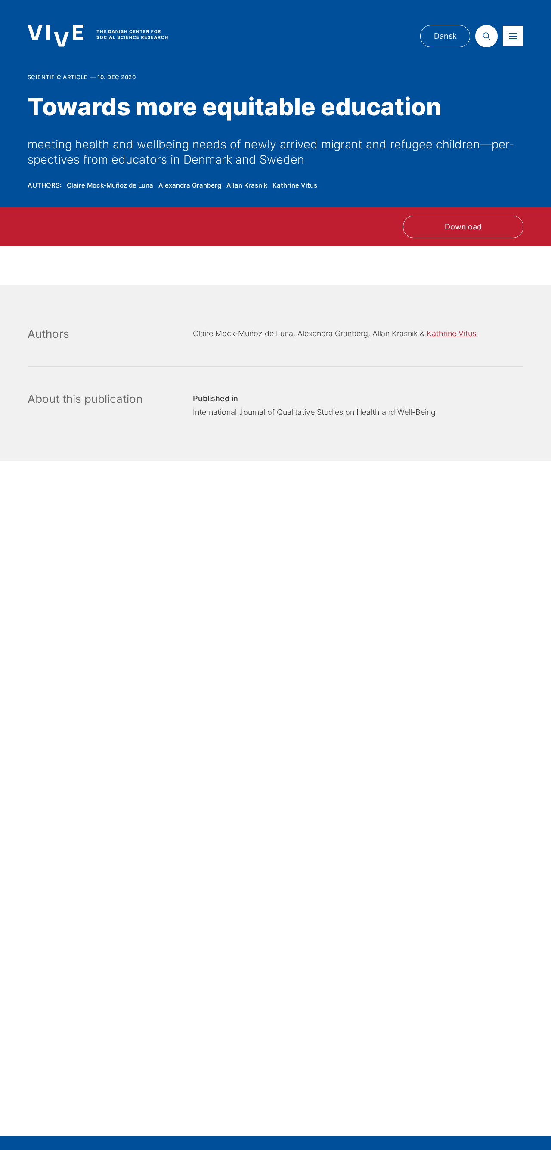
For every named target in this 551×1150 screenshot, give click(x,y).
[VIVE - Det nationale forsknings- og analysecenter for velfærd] (106, 35)
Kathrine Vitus (294, 185)
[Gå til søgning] (486, 36)
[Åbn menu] (513, 36)
